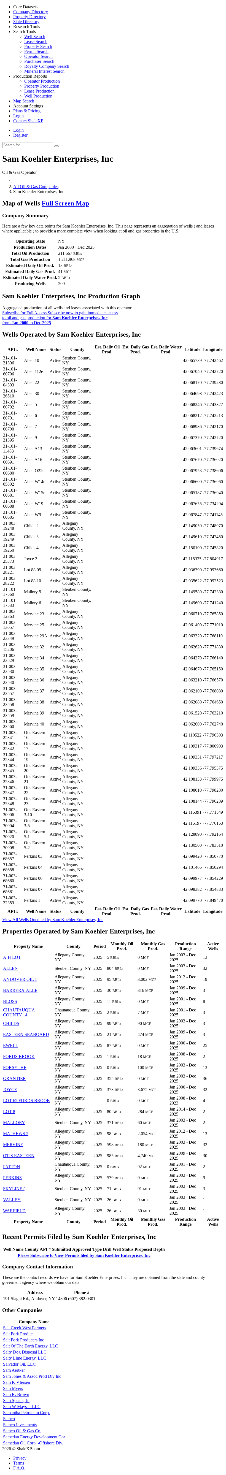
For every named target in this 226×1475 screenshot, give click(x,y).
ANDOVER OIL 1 (20, 979)
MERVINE (13, 1144)
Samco (9, 1418)
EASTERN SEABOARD (26, 1034)
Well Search (34, 36)
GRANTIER (14, 1078)
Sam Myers (13, 1388)
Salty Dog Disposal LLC (25, 1352)
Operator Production (42, 81)
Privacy (19, 1458)
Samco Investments (20, 1424)
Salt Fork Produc (18, 1333)
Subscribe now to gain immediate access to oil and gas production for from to (60, 317)
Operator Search (38, 56)
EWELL (10, 1045)
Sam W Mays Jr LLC (22, 1406)
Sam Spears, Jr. (16, 1400)
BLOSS (10, 1001)
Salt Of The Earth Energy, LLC (30, 1346)
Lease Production (39, 91)
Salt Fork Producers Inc (23, 1340)
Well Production (38, 96)
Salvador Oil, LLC (19, 1364)
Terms (18, 1463)
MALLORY (14, 1122)
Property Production (41, 86)
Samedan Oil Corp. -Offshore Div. (33, 1443)
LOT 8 (9, 1111)
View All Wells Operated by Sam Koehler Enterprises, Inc (52, 919)
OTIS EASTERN (18, 1155)
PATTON (11, 1166)
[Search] (56, 146)
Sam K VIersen (16, 1382)
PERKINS (12, 1177)
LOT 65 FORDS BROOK (26, 1100)
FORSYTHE (14, 1067)
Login (18, 130)
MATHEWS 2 (15, 1133)
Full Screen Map (65, 203)
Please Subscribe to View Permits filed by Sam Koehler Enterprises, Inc (84, 1255)
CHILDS (11, 1023)
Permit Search (36, 51)
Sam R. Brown (16, 1394)
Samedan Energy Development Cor (34, 1437)
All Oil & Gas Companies (35, 186)
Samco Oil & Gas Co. (22, 1430)
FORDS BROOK (19, 1056)
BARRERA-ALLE (20, 990)
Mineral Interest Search (44, 71)
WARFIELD (14, 1210)
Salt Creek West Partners (24, 1327)
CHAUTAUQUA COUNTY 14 (19, 1012)
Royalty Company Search (46, 66)
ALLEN (10, 968)
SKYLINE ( (14, 1188)
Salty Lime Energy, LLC (24, 1358)
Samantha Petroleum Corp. (26, 1412)
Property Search (38, 46)
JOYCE (10, 1089)
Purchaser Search (39, 61)
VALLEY (12, 1199)
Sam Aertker (14, 1370)
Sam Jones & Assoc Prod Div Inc (32, 1376)
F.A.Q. (19, 1468)
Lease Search (35, 41)
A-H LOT (12, 957)
